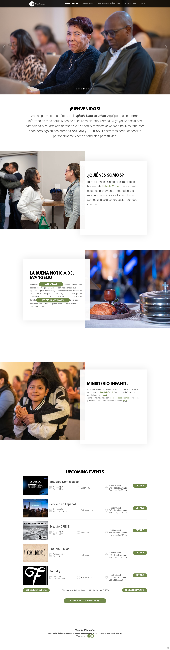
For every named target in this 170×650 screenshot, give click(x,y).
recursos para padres (119, 398)
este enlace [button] (51, 284)
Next (166, 47)
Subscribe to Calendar (83, 601)
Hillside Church (111, 186)
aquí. (125, 401)
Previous (4, 47)
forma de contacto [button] (53, 300)
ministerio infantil (105, 392)
